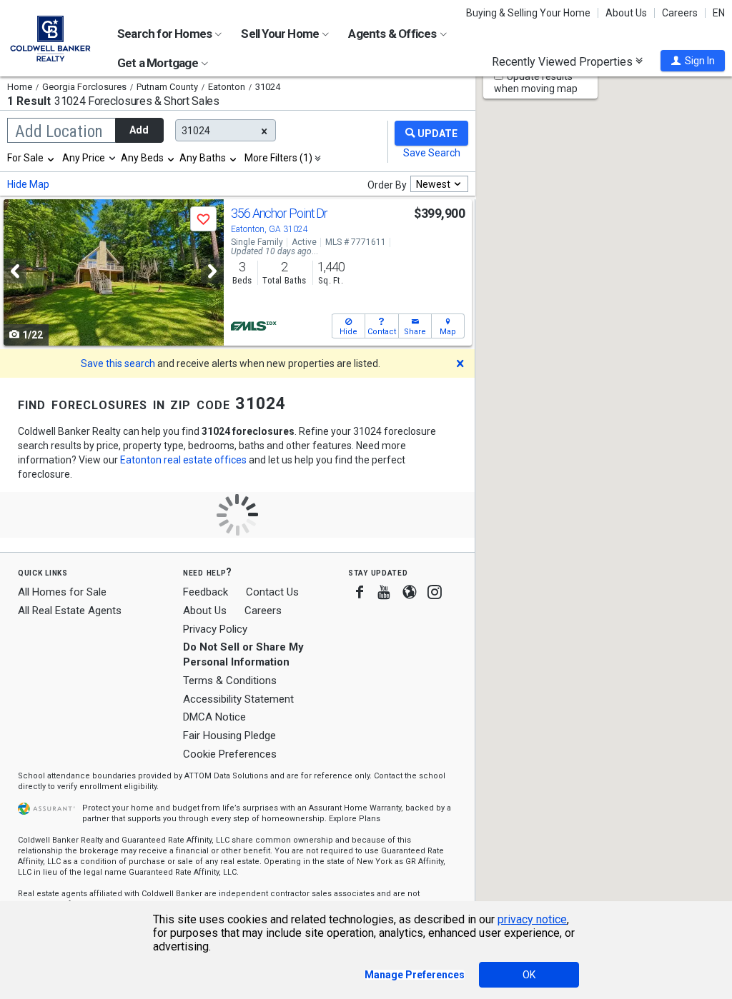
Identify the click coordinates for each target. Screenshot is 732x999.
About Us (626, 13)
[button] (693, 60)
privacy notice (532, 919)
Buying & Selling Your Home (528, 13)
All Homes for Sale (62, 592)
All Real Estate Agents (70, 610)
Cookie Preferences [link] (230, 754)
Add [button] (139, 130)
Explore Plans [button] (354, 818)
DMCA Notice (214, 717)
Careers (680, 13)
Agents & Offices (393, 33)
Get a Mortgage (158, 63)
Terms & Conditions (230, 680)
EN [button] (719, 13)
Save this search (118, 363)
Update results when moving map (536, 82)
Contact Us (272, 592)
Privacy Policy (215, 629)
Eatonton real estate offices (183, 460)
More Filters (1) (278, 158)
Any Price (83, 158)
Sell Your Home (281, 33)
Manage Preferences (415, 975)
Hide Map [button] (28, 184)
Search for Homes (165, 33)
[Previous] (15, 270)
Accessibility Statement (238, 699)
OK (529, 974)
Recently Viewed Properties (563, 61)
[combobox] (31, 158)
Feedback (205, 592)
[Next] (212, 270)
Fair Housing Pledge (229, 735)
